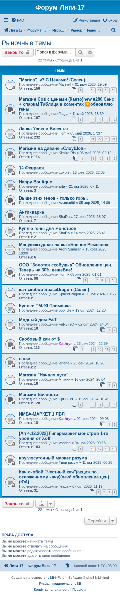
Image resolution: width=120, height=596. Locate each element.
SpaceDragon (70, 294)
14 (99, 90)
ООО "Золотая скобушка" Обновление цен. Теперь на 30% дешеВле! (65, 267)
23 (106, 139)
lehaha (64, 363)
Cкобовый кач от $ (39, 339)
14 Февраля (31, 167)
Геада (63, 114)
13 (92, 90)
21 (92, 139)
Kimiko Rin (67, 153)
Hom (62, 133)
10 (99, 158)
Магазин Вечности (38, 394)
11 (106, 158)
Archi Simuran (70, 249)
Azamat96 (67, 203)
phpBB (49, 577)
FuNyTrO (66, 324)
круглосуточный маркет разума (53, 457)
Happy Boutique (35, 181)
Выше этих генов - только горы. (53, 198)
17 (113, 120)
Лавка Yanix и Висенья (43, 128)
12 (113, 158)
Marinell (65, 84)
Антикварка (31, 212)
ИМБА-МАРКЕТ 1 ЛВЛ (42, 414)
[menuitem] (17, 20)
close (24, 358)
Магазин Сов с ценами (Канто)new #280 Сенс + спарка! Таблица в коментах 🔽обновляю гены (66, 104)
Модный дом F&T (38, 319)
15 (106, 90)
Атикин (64, 379)
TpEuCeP (66, 399)
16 (113, 90)
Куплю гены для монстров (47, 228)
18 (106, 449)
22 (99, 139)
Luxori (64, 172)
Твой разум (68, 462)
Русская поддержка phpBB (60, 583)
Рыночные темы (26, 43)
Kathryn (66, 344)
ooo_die (65, 310)
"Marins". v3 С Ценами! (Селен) (52, 79)
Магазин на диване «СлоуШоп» (52, 148)
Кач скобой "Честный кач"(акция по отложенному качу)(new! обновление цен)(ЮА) (64, 476)
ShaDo (64, 217)
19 (113, 449)
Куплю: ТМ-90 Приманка (45, 305)
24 (113, 139)
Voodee (65, 443)
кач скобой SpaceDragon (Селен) (54, 289)
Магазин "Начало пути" (43, 374)
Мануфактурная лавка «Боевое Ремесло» (63, 244)
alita (62, 186)
